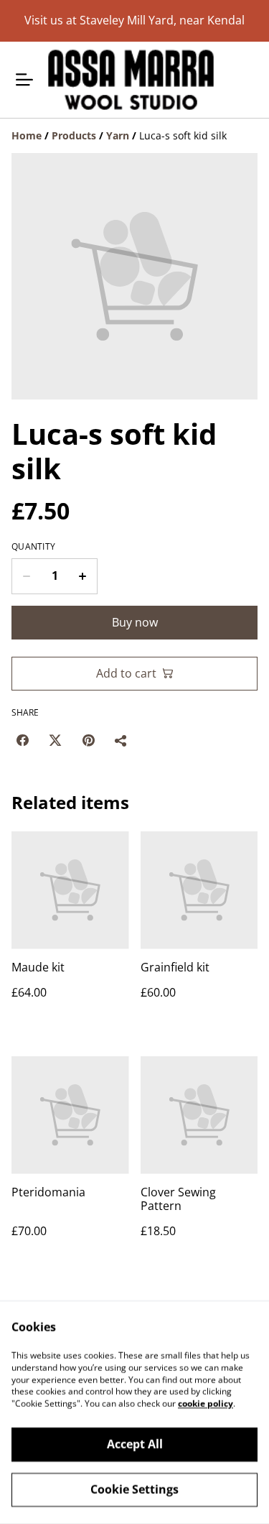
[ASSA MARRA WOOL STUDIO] (130, 80)
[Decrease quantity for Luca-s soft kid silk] (26, 576)
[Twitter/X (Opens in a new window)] (55, 740)
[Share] (121, 740)
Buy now (135, 622)
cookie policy (205, 1404)
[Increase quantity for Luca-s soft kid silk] (83, 576)
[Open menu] (24, 80)
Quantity (33, 547)
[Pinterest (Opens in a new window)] (88, 740)
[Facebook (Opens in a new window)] (22, 740)
